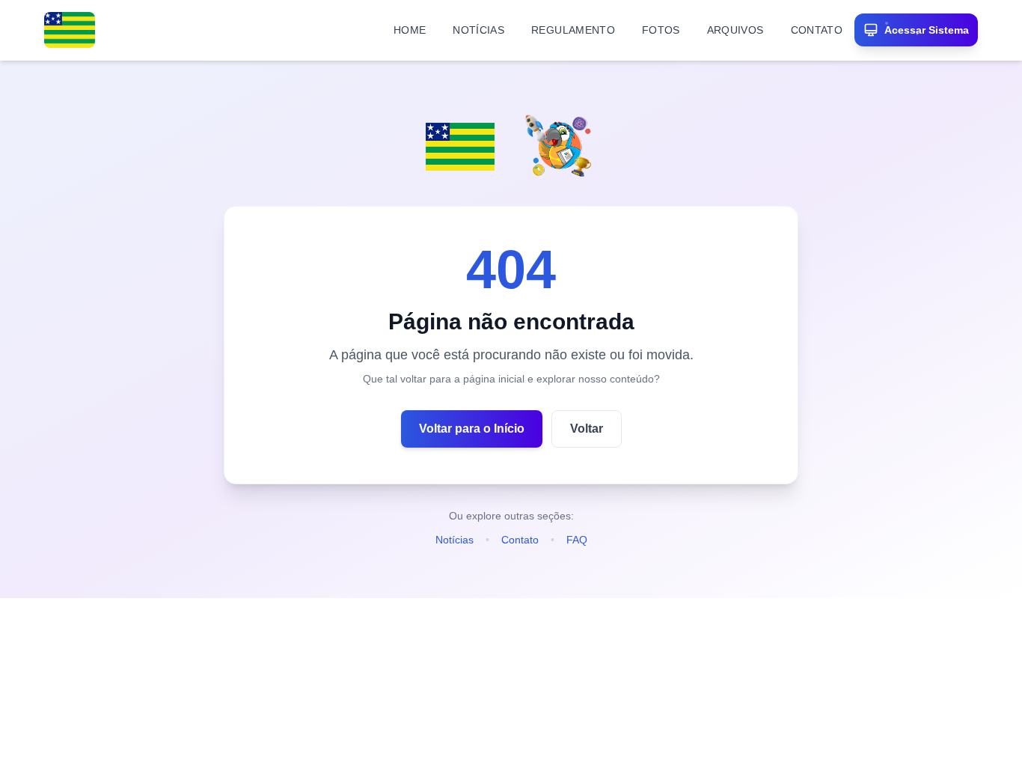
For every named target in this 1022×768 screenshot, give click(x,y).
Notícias (454, 540)
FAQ (576, 540)
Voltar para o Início (471, 428)
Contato (520, 540)
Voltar (586, 428)
